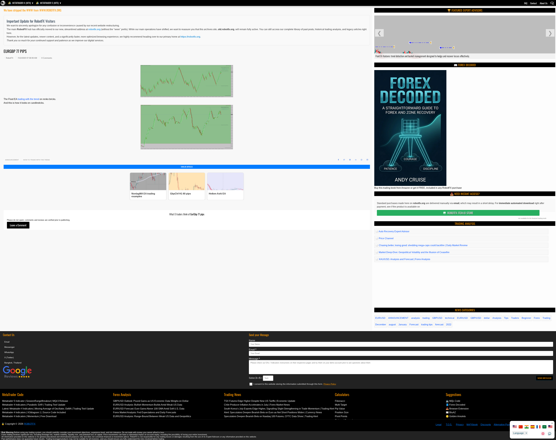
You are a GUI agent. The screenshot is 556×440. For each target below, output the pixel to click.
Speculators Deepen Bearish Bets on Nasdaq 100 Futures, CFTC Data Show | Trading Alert (271, 416)
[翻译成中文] (520, 427)
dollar (487, 318)
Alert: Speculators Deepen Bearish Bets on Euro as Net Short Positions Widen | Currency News (273, 412)
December (380, 324)
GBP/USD (476, 318)
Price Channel (384, 238)
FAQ (525, 3)
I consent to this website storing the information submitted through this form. (288, 384)
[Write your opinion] (18, 225)
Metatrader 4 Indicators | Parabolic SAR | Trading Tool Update (33, 404)
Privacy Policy (329, 384)
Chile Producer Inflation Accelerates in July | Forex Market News (257, 404)
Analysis (496, 318)
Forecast (413, 324)
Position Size (342, 412)
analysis (415, 318)
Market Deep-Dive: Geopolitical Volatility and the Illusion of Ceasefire (412, 252)
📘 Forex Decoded (455, 404)
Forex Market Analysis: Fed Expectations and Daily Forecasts (144, 412)
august (392, 324)
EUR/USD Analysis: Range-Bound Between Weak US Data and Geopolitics (152, 416)
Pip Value (340, 408)
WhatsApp (9, 352)
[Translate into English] (514, 427)
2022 (448, 324)
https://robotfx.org (190, 36)
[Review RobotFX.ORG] (17, 377)
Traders (515, 318)
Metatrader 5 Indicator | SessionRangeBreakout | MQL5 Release (35, 401)
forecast (439, 324)
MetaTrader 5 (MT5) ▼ (51, 3)
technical (449, 318)
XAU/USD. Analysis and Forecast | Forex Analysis (402, 259)
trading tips (426, 324)
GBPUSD (437, 318)
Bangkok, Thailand (12, 363)
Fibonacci (340, 401)
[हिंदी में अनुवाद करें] (526, 427)
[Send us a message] (549, 433)
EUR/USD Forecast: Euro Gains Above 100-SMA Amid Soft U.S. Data (148, 408)
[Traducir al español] (532, 427)
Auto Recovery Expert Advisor (392, 231)
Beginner (526, 318)
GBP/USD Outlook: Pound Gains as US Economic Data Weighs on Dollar (151, 401)
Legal (438, 424)
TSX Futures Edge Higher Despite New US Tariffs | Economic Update (259, 401)
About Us (543, 3)
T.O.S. (449, 424)
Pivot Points (341, 416)
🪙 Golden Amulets (456, 416)
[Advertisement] (90, 279)
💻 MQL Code (453, 401)
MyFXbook (472, 424)
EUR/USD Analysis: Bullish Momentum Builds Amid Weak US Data (147, 404)
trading (426, 318)
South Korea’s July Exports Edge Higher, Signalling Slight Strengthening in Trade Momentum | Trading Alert (279, 408)
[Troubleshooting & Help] (543, 433)
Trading (546, 318)
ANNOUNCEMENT (12, 160)
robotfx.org (94, 29)
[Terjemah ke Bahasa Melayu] (550, 427)
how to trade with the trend (36, 160)
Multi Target (341, 404)
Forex (537, 318)
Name (252, 340)
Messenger (9, 347)
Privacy (460, 424)
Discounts (486, 424)
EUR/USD (462, 318)
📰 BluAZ (451, 412)
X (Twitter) (9, 357)
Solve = (256, 378)
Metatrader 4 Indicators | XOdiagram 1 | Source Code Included (34, 412)
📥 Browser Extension (457, 408)
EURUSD (380, 318)
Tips (506, 318)
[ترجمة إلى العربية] (544, 427)
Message (254, 358)
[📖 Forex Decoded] (410, 185)
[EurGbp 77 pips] (3, 3)
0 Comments (46, 58)
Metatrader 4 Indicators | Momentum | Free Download (29, 416)
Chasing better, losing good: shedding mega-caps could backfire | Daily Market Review (421, 245)
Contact (533, 3)
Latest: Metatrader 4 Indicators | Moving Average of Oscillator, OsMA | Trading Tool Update (48, 408)
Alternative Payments (505, 424)
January (402, 324)
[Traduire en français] (538, 427)
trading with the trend (28, 99)
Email (6, 342)
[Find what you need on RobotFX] (552, 3)
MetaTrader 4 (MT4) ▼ (23, 3)
